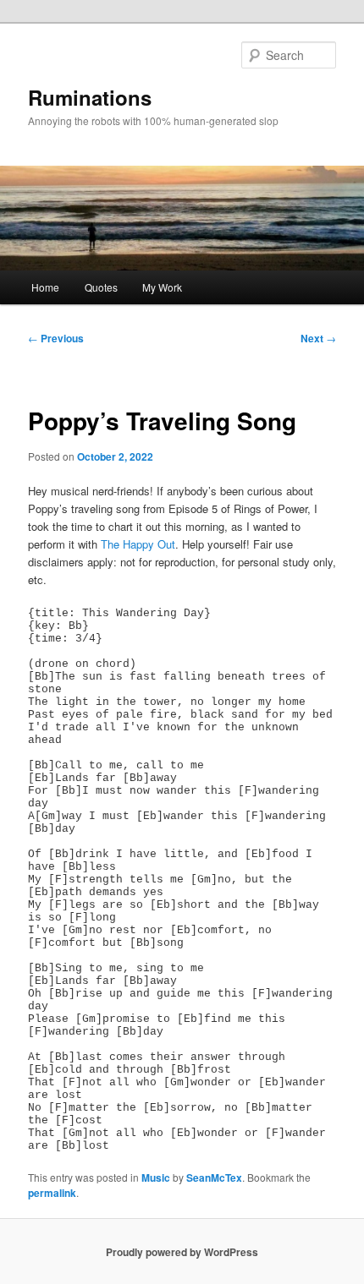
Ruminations (90, 97)
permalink (52, 1192)
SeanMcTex (214, 1177)
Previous (56, 338)
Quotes (101, 287)
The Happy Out (138, 544)
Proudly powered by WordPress (182, 1251)
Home (45, 287)
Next (318, 338)
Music (155, 1177)
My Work (162, 287)
